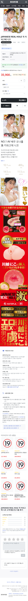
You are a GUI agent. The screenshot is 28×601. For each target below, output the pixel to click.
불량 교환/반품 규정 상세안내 (11, 428)
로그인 (9, 582)
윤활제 (8, 6)
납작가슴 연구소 (5, 452)
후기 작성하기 (14, 571)
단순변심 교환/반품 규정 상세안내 (12, 426)
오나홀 (2, 6)
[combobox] (14, 87)
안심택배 (3, 70)
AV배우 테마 (4, 44)
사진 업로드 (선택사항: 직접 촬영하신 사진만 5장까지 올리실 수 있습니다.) (14, 551)
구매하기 (7, 106)
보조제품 (14, 6)
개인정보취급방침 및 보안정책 (18, 593)
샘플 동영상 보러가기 (12, 387)
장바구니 (14, 582)
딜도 (23, 6)
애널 (19, 6)
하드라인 (3, 474)
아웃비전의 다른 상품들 (8, 435)
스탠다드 (23, 42)
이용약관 (10, 593)
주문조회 (19, 582)
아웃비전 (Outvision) (6, 42)
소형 (18, 42)
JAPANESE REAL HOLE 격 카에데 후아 (20, 496)
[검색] (2, 2)
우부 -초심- (17, 474)
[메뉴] (26, 2)
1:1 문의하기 (5, 413)
